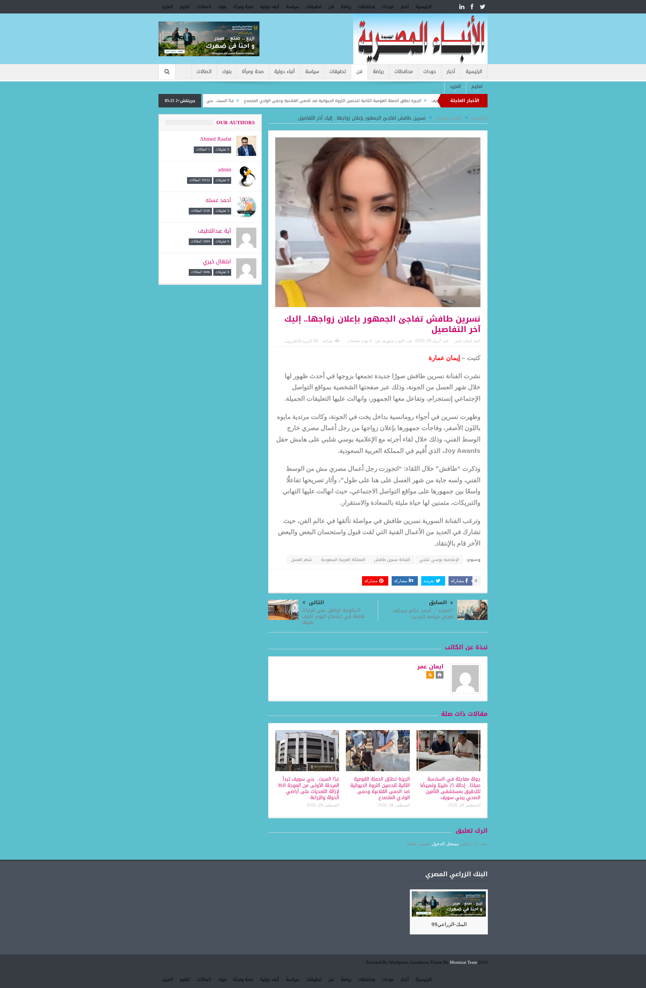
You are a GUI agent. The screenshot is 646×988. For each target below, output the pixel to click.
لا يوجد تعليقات (359, 340)
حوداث (388, 6)
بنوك (222, 6)
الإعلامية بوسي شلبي (439, 559)
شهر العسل (301, 559)
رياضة (346, 6)
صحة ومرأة (243, 6)
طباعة (328, 341)
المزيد (167, 6)
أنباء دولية (269, 6)
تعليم (185, 6)
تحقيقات (314, 6)
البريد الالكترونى (298, 341)
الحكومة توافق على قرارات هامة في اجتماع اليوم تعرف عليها (333, 616)
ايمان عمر (463, 340)
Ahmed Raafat (215, 139)
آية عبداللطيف (214, 231)
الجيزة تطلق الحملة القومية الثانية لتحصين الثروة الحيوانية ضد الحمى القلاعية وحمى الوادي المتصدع (365, 100)
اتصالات (204, 6)
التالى (316, 602)
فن (331, 6)
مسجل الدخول (445, 843)
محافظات (366, 6)
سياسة (292, 6)
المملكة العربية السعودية (343, 559)
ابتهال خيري (217, 261)
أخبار (405, 6)
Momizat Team (463, 962)
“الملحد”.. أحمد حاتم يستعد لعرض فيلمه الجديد (423, 613)
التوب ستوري (393, 340)
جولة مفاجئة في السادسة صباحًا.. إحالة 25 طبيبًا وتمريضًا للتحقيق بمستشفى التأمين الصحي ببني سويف (450, 788)
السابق (438, 602)
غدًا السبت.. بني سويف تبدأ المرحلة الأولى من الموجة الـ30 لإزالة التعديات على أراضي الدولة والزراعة (308, 788)
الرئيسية (424, 6)
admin (224, 169)
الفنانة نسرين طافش (392, 559)
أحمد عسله (218, 200)
